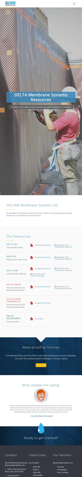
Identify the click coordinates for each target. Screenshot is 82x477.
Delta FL (36, 470)
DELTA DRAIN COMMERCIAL (13, 300)
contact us (41, 365)
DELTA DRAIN (13, 284)
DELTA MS (11, 244)
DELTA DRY (12, 270)
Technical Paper (37, 276)
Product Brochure (42, 245)
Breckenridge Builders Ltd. (63, 463)
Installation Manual (63, 247)
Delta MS (36, 467)
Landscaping (62, 470)
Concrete (60, 467)
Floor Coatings (62, 472)
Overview (38, 319)
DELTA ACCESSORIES (13, 317)
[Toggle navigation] (74, 4)
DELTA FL (11, 256)
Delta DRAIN (37, 475)
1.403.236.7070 (13, 476)
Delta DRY (37, 472)
